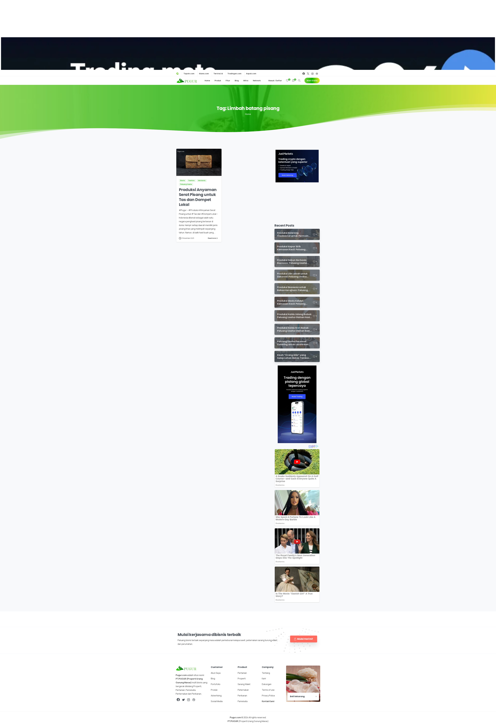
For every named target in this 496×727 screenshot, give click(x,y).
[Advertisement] (248, 18)
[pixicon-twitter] (183, 699)
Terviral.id (218, 74)
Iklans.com (204, 74)
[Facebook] (303, 73)
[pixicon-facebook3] (178, 699)
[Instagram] (312, 73)
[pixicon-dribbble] (193, 699)
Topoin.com (189, 74)
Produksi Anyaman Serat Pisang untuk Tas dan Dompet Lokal (197, 197)
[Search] (299, 81)
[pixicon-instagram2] (188, 699)
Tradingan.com (234, 74)
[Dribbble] (317, 73)
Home (248, 114)
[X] (308, 73)
